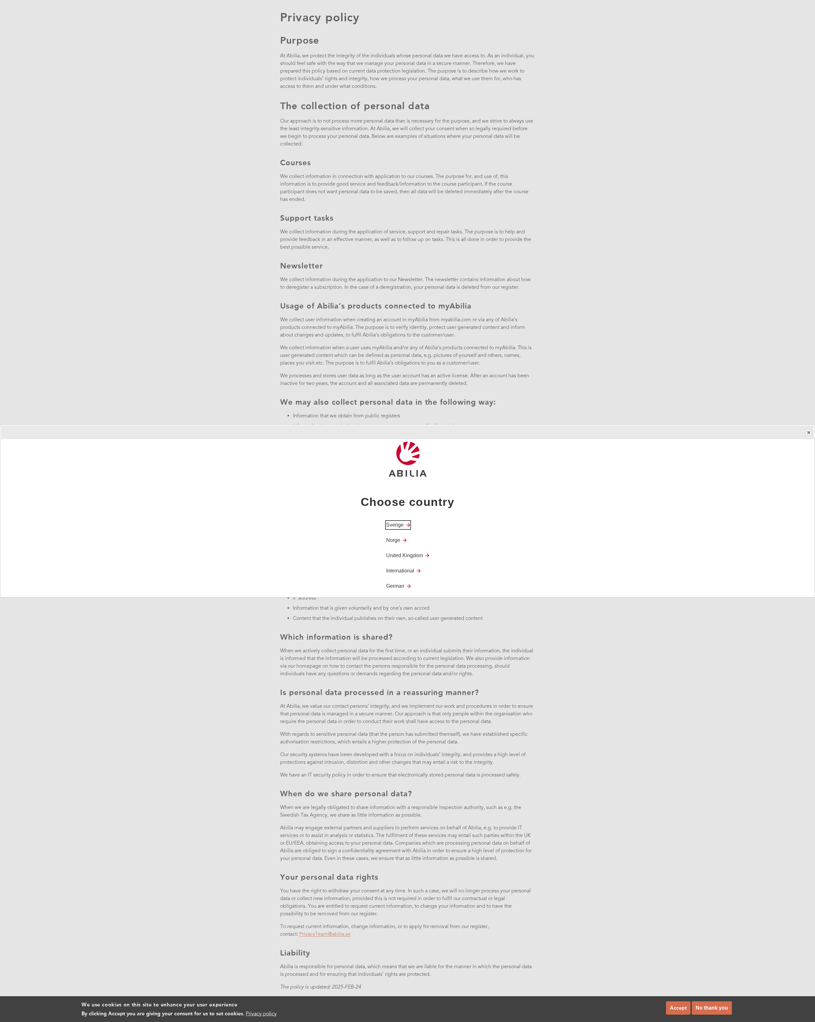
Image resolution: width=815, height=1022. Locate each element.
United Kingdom (404, 555)
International (400, 570)
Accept (678, 1008)
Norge (393, 540)
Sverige (395, 525)
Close (808, 432)
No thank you (712, 1008)
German (395, 586)
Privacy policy (261, 1014)
